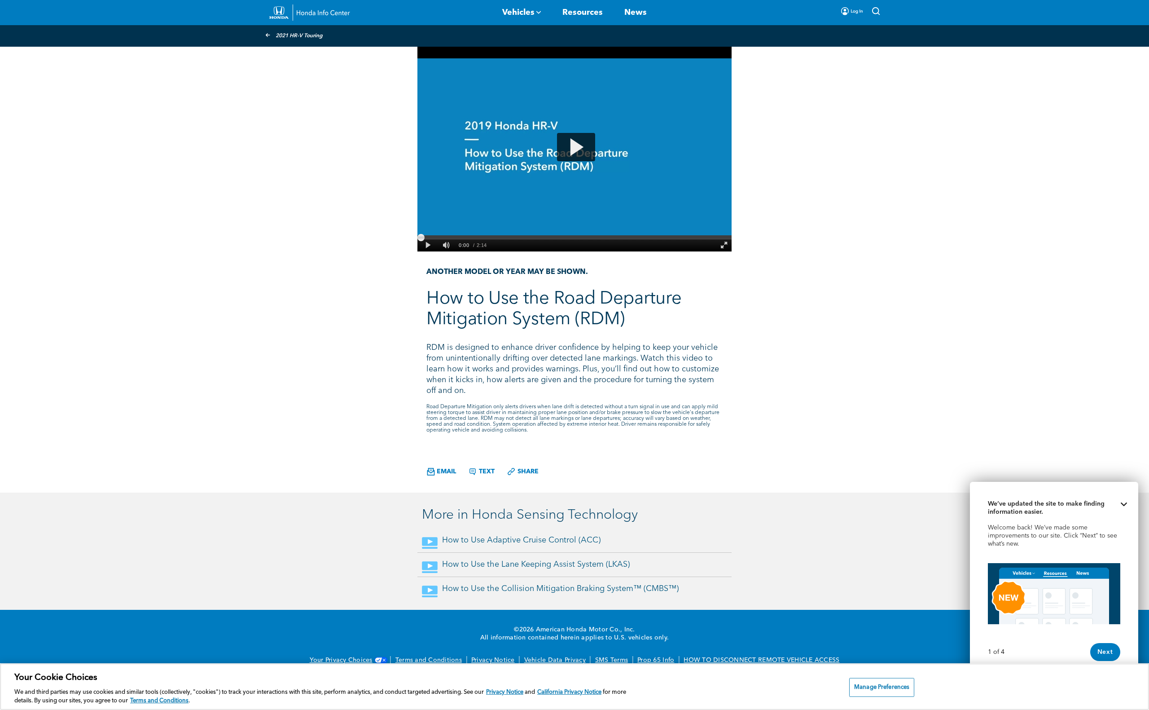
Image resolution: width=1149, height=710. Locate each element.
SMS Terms (611, 660)
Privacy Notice (493, 660)
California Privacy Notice (569, 692)
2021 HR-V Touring (299, 36)
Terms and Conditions (428, 660)
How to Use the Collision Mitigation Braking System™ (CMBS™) (560, 589)
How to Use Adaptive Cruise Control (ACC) (521, 540)
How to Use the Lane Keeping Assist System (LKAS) (536, 564)
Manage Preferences (881, 687)
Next (1105, 652)
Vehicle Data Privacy (555, 660)
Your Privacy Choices (341, 660)
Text (486, 471)
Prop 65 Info (655, 660)
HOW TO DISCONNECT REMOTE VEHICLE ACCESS (761, 660)
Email (445, 471)
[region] (574, 686)
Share (527, 471)
